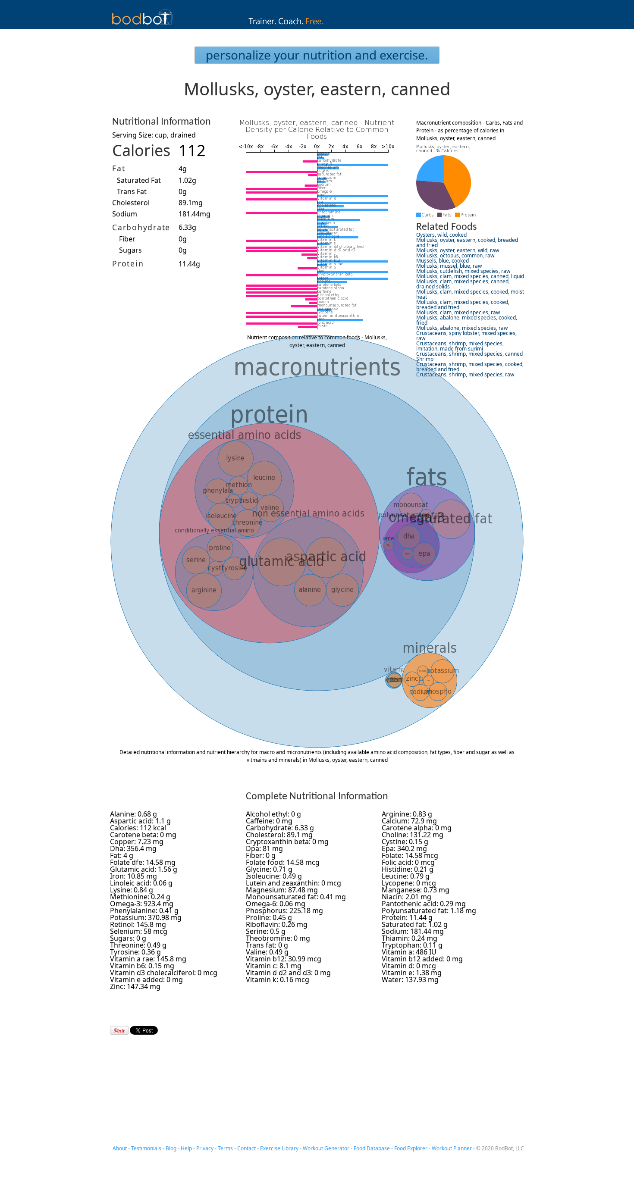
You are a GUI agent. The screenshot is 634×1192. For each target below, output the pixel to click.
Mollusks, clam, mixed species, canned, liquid (470, 276)
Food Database (372, 1148)
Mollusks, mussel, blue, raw (449, 265)
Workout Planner (452, 1148)
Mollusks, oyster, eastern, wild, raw (457, 250)
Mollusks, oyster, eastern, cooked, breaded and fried (467, 242)
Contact (246, 1148)
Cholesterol (131, 202)
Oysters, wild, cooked (441, 234)
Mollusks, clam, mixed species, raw (458, 312)
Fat (118, 168)
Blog (171, 1148)
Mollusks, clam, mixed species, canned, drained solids (463, 284)
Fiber (127, 239)
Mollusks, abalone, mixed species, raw (462, 328)
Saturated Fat (139, 180)
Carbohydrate (141, 227)
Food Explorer (410, 1148)
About (120, 1148)
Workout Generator (326, 1148)
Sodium (124, 214)
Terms (225, 1148)
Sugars (130, 250)
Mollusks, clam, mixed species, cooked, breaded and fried (462, 304)
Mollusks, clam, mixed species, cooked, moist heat (470, 294)
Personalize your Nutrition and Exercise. (317, 55)
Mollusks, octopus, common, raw (455, 255)
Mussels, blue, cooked (442, 260)
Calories (141, 150)
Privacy (204, 1148)
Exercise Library (279, 1148)
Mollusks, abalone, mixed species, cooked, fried (466, 320)
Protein (128, 263)
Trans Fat (132, 191)
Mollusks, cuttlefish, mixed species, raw (463, 271)
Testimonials (146, 1148)
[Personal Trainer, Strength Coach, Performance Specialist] (317, 26)
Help (186, 1148)
